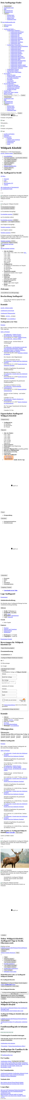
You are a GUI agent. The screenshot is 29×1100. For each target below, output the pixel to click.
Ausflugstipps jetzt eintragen (8, 1043)
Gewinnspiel (10, 80)
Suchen (23, 95)
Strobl (9, 614)
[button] (14, 198)
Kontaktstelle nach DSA (7, 1091)
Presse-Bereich (16, 1082)
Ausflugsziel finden (9, 29)
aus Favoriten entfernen (10, 962)
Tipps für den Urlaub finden (14, 72)
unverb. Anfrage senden (7, 153)
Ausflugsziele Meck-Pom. (17, 56)
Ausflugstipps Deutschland (14, 45)
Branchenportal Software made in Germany (12, 1095)
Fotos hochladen (8, 970)
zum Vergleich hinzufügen (11, 159)
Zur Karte (6, 722)
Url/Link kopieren (5, 949)
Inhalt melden (8, 169)
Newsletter (10, 79)
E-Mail (2, 947)
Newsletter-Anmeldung (22, 1062)
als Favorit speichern (9, 157)
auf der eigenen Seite (12, 995)
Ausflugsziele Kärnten (16, 33)
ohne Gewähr (10, 832)
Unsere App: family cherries (11, 92)
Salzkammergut (8, 630)
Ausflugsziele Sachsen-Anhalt (18, 65)
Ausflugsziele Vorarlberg (16, 42)
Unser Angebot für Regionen (16, 1074)
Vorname (4, 688)
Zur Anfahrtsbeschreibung (10, 724)
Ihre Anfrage (5, 680)
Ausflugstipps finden (6, 1061)
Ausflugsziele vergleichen (11, 968)
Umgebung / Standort (6, 587)
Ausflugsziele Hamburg (16, 53)
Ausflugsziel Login (9, 7)
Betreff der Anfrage (7, 677)
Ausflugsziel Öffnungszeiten (8, 313)
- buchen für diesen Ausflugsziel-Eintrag (13, 997)
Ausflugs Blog (7, 91)
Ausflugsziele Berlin (15, 49)
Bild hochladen (8, 164)
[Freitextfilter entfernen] (19, 95)
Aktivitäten (3, 518)
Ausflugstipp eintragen (19, 1073)
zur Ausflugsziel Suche (6, 188)
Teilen (6, 957)
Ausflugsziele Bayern (15, 47)
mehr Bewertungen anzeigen (8, 668)
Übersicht (6, 179)
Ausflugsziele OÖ (14, 36)
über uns (3, 1090)
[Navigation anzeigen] (1, 954)
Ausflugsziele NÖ (14, 34)
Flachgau (6, 628)
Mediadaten (13, 1076)
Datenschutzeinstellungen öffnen (16, 1046)
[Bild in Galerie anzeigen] (9, 242)
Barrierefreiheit (8, 6)
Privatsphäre (4, 1046)
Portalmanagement (18, 1091)
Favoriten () (7, 1022)
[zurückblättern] (1, 190)
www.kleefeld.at (8, 156)
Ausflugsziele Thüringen (16, 68)
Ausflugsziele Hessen (15, 55)
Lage (5, 180)
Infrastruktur (4, 575)
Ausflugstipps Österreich (13, 30)
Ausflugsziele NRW (15, 59)
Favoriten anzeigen (9, 963)
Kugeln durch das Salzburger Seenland (14, 756)
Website (4, 674)
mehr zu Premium (5, 331)
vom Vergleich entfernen (10, 161)
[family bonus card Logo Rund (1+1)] (6, 26)
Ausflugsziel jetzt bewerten (11, 657)
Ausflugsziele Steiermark (16, 39)
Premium (3, 325)
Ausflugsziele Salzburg (16, 37)
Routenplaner (4, 597)
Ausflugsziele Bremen (16, 52)
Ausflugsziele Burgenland (17, 32)
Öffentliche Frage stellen (10, 971)
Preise (2, 512)
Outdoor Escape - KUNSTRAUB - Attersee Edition (15, 338)
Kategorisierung (5, 419)
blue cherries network (6, 1082)
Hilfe (5, 9)
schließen (15, 214)
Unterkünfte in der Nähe (10, 590)
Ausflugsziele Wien (15, 43)
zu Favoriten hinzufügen (10, 960)
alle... (25, 252)
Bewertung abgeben (9, 162)
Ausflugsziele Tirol (15, 40)
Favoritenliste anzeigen (7, 214)
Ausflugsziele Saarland (16, 62)
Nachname (4, 692)
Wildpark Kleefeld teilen (10, 166)
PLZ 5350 (13, 612)
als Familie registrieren (13, 78)
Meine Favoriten (11, 75)
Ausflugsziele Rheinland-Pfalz (18, 60)
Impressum (11, 1090)
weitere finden (8, 984)
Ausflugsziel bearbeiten (7, 1073)
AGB (6, 1090)
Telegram (20, 947)
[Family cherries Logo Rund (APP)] (8, 25)
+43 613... (8, 316)
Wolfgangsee (7, 632)
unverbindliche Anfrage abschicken (11, 709)
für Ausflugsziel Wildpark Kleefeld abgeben (14, 983)
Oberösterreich (15, 615)
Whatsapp (15, 947)
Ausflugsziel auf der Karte (7, 310)
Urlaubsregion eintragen (13, 88)
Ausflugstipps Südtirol (12, 70)
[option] (10, 15)
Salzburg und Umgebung (10, 629)
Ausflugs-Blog (12, 1062)
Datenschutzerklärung (9, 705)
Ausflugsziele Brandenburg (17, 50)
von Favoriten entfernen (21, 157)
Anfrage (6, 184)
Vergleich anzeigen (6, 227)
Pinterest (25, 947)
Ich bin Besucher (12, 1010)
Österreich (10, 617)
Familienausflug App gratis (14, 76)
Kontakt (10, 639)
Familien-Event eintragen (13, 86)
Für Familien (7, 73)
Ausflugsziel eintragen (12, 85)
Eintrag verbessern (9, 167)
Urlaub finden (4, 1062)
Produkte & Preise (11, 89)
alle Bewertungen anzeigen (7, 248)
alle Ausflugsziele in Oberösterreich (10, 187)
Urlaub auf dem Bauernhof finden (9, 1064)
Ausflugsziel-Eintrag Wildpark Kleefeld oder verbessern (14, 993)
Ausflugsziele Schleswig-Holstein (18, 66)
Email (3, 695)
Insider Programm (11, 82)
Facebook (6, 947)
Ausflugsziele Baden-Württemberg (19, 46)
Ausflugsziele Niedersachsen (17, 57)
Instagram (9, 1084)
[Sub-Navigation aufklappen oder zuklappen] (14, 29)
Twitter (11, 947)
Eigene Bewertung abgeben (7, 648)
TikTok (22, 1084)
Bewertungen (8, 183)
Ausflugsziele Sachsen (16, 63)
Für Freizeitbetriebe (9, 83)
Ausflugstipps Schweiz (13, 69)
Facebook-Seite (16, 1084)
